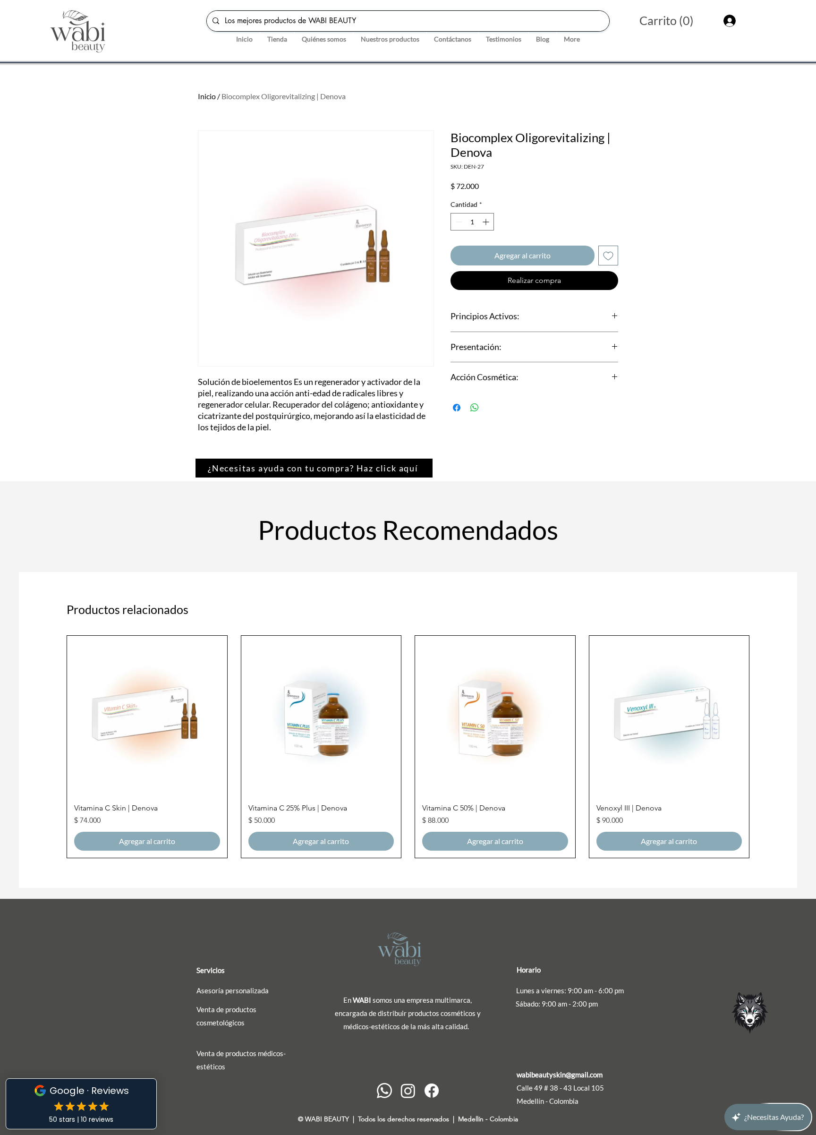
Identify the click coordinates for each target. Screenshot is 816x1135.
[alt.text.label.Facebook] (431, 1090)
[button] (675, 21)
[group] (408, 747)
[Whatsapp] (384, 1090)
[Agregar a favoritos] (608, 255)
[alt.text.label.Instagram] (408, 1090)
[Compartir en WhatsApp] (474, 407)
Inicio (207, 96)
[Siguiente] (763, 746)
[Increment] (487, 221)
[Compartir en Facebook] (456, 407)
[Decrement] (458, 221)
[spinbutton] (472, 221)
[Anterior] (53, 746)
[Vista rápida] (147, 716)
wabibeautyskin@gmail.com (560, 1074)
